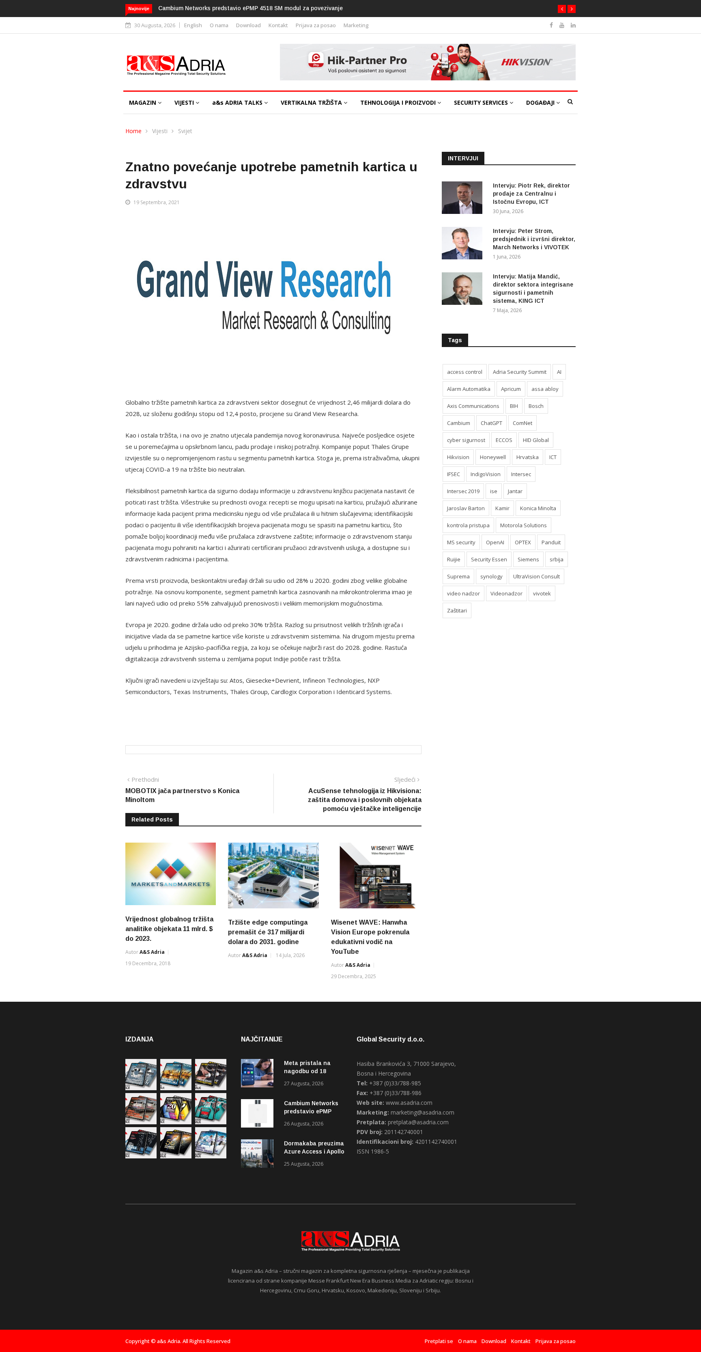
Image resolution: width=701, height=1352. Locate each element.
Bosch (536, 406)
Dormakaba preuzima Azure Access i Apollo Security (314, 1151)
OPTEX (523, 542)
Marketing (356, 25)
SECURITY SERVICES (482, 102)
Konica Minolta (538, 508)
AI (559, 371)
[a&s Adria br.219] (210, 1122)
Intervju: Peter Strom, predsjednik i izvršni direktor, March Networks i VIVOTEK (534, 239)
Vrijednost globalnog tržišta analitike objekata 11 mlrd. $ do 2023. (169, 929)
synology (491, 576)
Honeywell (493, 457)
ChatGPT (491, 423)
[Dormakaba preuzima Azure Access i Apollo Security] (259, 1155)
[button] (562, 9)
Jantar (515, 491)
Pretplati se (439, 1341)
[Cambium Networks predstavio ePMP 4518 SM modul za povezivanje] (259, 1114)
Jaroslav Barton (466, 508)
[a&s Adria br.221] (141, 1122)
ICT (553, 457)
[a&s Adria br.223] (175, 1088)
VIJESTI (185, 102)
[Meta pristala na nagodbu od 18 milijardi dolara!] (259, 1074)
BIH (514, 406)
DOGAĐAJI (541, 102)
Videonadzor (506, 593)
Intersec (521, 474)
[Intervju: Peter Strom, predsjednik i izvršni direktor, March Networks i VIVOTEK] (464, 244)
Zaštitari (457, 610)
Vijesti (160, 131)
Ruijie (453, 559)
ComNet (522, 423)
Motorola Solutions (523, 525)
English (193, 25)
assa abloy (545, 388)
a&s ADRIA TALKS (238, 102)
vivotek (542, 593)
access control (464, 371)
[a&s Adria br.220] (175, 1122)
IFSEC (453, 474)
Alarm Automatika (468, 388)
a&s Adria (152, 952)
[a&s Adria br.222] (210, 1088)
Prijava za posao (316, 25)
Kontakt (278, 25)
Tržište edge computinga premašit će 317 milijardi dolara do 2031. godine (267, 932)
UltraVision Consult (536, 576)
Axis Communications (473, 406)
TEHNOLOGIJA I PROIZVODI (398, 102)
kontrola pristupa (468, 525)
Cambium (458, 423)
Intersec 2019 (463, 491)
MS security (461, 542)
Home (133, 131)
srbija (556, 559)
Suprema (458, 576)
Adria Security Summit (519, 371)
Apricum (511, 388)
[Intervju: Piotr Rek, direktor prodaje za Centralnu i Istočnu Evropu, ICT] (464, 199)
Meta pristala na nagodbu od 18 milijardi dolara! (307, 1071)
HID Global (536, 440)
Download (248, 25)
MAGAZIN (143, 102)
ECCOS (504, 440)
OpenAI (495, 542)
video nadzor (463, 593)
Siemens (528, 559)
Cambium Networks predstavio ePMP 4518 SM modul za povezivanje (250, 8)
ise (493, 491)
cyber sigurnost (466, 440)
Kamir (502, 508)
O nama (219, 25)
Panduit (551, 542)
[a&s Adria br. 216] (210, 1156)
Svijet (185, 131)
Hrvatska (527, 457)
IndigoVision (486, 474)
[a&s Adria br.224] (141, 1088)
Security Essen (489, 559)
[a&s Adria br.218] (141, 1156)
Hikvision (458, 457)
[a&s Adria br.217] (175, 1156)
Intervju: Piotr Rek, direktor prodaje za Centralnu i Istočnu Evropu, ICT (531, 193)
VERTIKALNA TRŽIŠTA (312, 102)
